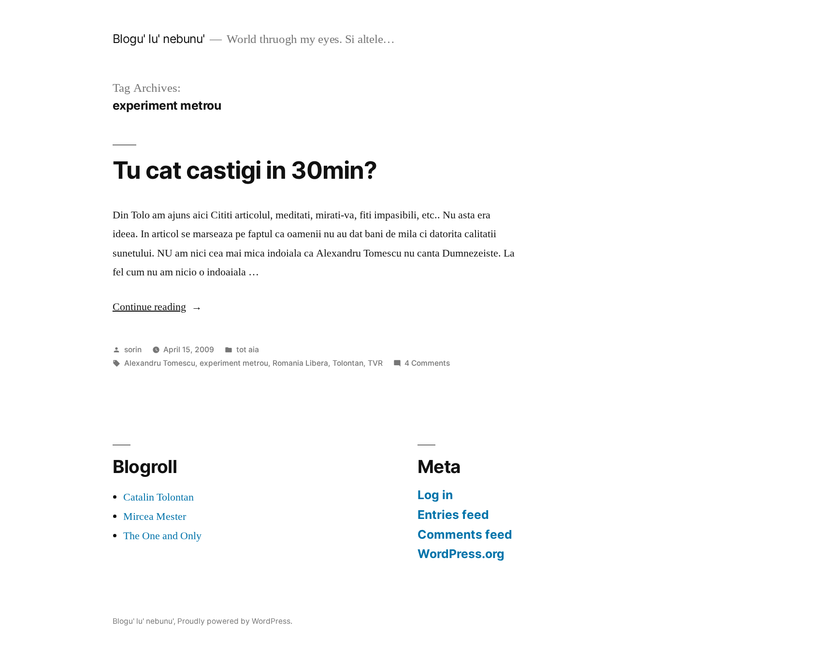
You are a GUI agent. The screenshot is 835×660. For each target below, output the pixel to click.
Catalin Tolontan (158, 497)
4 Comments (427, 363)
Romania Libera (300, 363)
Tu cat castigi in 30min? (245, 170)
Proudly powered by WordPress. (234, 621)
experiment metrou (234, 363)
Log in (435, 495)
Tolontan (347, 363)
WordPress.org (461, 553)
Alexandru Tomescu (159, 363)
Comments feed (465, 534)
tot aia (247, 349)
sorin (133, 349)
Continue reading (157, 307)
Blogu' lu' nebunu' (159, 38)
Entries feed (453, 514)
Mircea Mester (154, 516)
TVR (375, 363)
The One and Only (162, 536)
